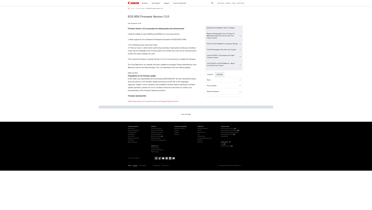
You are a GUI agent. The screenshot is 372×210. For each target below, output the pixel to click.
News (132, 8)
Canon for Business (179, 3)
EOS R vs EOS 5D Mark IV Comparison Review (222, 44)
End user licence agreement (158, 140)
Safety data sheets (156, 138)
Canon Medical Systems (227, 134)
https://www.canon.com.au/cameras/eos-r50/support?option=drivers (153, 101)
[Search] (212, 3)
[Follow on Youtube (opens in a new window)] (163, 158)
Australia (135, 165)
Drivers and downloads (157, 130)
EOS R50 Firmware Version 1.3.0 (154, 8)
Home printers (201, 132)
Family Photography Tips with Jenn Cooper (221, 50)
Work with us (131, 136)
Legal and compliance (133, 138)
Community (131, 140)
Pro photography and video (205, 138)
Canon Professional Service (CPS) (229, 132)
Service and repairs (156, 134)
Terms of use (165, 165)
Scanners (200, 142)
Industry (176, 130)
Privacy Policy (156, 165)
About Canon (131, 128)
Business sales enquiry (157, 150)
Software (176, 134)
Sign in (234, 3)
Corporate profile (132, 132)
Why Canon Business (133, 130)
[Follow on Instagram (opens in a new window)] (156, 158)
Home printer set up (156, 128)
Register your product (156, 132)
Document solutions (179, 128)
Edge (222, 144)
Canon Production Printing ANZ (229, 130)
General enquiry (155, 148)
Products (145, 3)
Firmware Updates (140, 8)
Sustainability (131, 134)
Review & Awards (213, 91)
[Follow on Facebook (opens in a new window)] (166, 158)
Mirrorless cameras (203, 128)
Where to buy (154, 152)
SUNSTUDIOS (224, 136)
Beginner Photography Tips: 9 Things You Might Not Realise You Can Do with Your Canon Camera (221, 36)
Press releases (212, 86)
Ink (198, 134)
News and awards (132, 142)
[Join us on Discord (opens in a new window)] (173, 158)
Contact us (228, 3)
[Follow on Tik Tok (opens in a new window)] (159, 158)
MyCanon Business (156, 136)
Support (166, 3)
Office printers (201, 136)
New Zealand (142, 165)
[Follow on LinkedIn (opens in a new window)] (170, 158)
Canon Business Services (227, 128)
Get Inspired (156, 3)
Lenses (199, 130)
